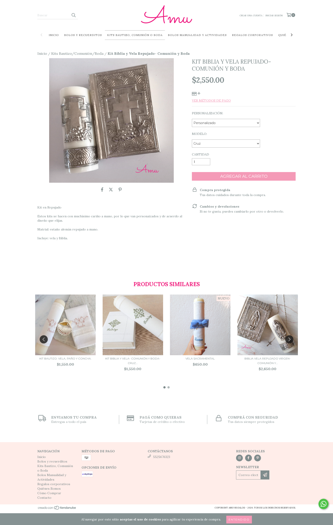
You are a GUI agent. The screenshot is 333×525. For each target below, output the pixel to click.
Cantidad (200, 154)
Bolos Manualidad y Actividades (197, 35)
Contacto (44, 498)
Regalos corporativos (252, 35)
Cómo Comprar (49, 493)
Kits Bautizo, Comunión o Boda (135, 35)
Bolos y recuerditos (83, 35)
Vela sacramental (200, 358)
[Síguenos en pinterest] (257, 458)
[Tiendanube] (57, 509)
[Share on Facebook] (102, 189)
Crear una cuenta (250, 15)
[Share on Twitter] (111, 189)
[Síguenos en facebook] (248, 458)
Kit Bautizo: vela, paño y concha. (65, 358)
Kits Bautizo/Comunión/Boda (77, 53)
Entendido (239, 519)
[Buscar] (73, 15)
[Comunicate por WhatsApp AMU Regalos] (323, 504)
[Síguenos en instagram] (239, 458)
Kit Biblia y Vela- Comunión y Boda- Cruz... (132, 361)
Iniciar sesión (274, 15)
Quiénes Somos (49, 489)
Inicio (54, 35)
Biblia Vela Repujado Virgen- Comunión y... (267, 361)
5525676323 (161, 457)
